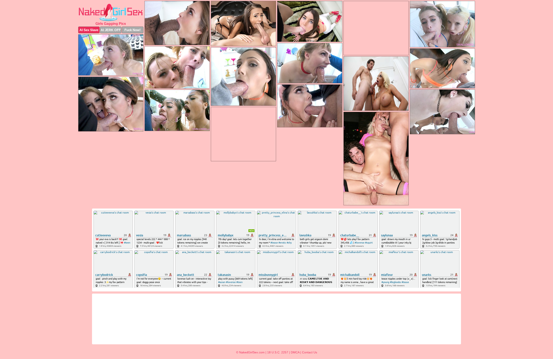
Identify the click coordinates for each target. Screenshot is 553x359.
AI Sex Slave (88, 30)
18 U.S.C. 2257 (277, 352)
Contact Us (309, 352)
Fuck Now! (132, 30)
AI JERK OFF (111, 30)
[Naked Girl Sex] (110, 12)
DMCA (295, 352)
